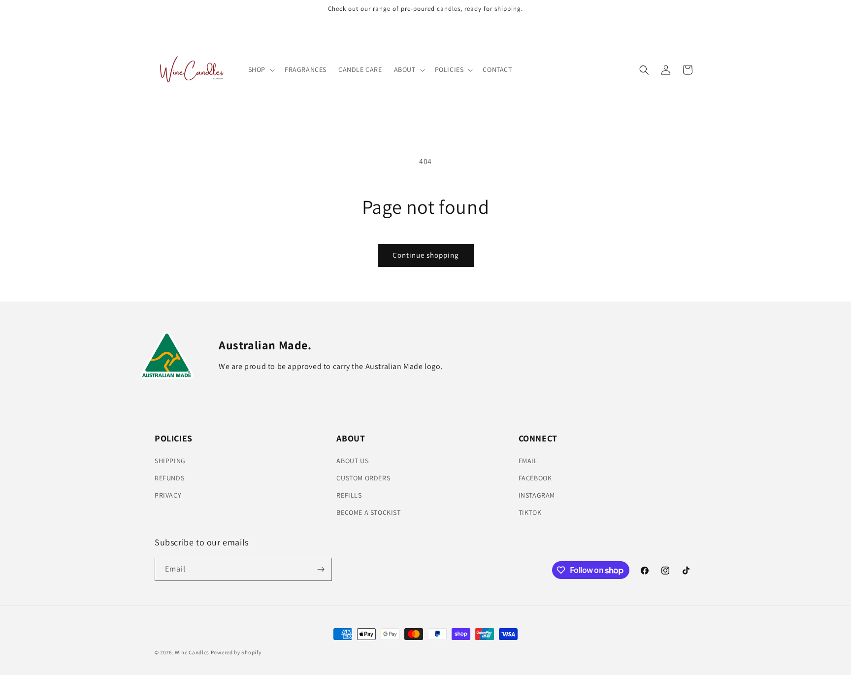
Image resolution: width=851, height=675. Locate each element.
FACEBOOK (535, 477)
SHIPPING (170, 460)
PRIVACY (168, 495)
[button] (260, 69)
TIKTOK (530, 512)
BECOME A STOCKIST (368, 512)
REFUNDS (169, 477)
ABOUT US (352, 460)
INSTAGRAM (537, 495)
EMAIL (528, 460)
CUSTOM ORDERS (363, 477)
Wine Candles (192, 652)
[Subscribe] (320, 569)
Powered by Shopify (236, 652)
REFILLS (348, 495)
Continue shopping (426, 255)
